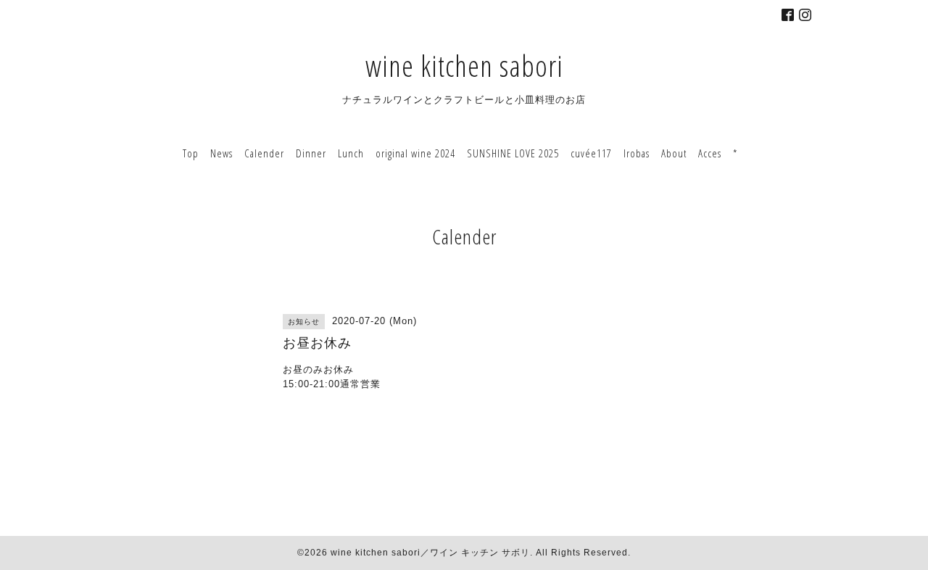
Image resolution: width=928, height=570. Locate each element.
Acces (709, 153)
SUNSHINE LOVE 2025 (513, 153)
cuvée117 (591, 153)
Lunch (351, 153)
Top (191, 153)
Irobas (637, 153)
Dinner (311, 153)
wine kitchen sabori (464, 66)
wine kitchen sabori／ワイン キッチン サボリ (430, 553)
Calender (264, 153)
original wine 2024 (415, 153)
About (674, 153)
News (221, 153)
